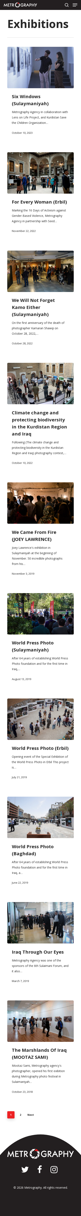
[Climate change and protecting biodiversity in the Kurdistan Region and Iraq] (40, 383)
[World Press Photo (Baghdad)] (40, 817)
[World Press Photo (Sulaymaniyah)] (40, 614)
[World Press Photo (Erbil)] (40, 719)
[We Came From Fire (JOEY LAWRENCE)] (40, 503)
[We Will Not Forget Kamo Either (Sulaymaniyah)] (40, 271)
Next (30, 1115)
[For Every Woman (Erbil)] (40, 173)
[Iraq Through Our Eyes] (40, 922)
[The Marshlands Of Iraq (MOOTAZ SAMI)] (40, 1021)
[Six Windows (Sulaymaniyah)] (40, 67)
